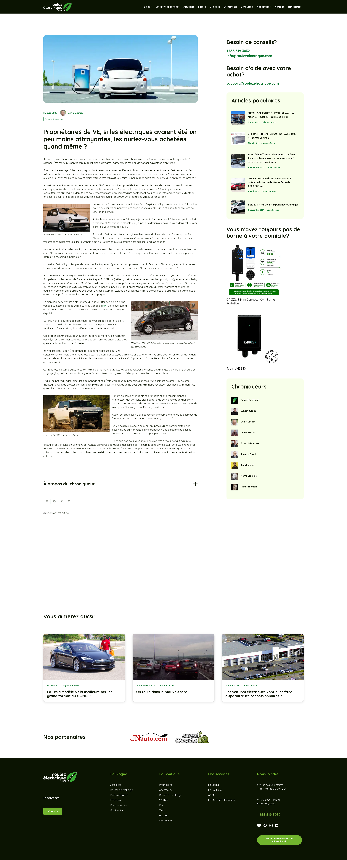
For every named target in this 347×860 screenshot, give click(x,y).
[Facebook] (265, 825)
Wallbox (163, 800)
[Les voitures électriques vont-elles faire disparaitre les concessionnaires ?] (263, 668)
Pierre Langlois (269, 191)
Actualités (115, 784)
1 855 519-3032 (238, 51)
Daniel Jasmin (75, 113)
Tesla (162, 810)
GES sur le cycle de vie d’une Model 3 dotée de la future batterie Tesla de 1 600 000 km (269, 182)
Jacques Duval (268, 143)
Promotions (165, 784)
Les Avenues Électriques (221, 800)
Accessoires (165, 790)
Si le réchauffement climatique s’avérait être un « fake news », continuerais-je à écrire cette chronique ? (271, 158)
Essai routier (117, 810)
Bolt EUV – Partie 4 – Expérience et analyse (273, 204)
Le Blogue (213, 784)
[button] (221, 6)
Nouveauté (165, 820)
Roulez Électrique (250, 400)
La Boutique (215, 790)
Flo (161, 805)
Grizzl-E (163, 815)
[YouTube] (259, 825)
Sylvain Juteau (269, 122)
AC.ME (211, 795)
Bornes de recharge (121, 790)
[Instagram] (271, 825)
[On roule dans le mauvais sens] (173, 668)
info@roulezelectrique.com (249, 56)
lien (104, 305)
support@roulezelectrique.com (252, 83)
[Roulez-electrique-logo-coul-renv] (57, 7)
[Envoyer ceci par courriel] (47, 501)
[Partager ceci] (54, 501)
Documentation (119, 795)
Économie (116, 800)
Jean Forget (273, 210)
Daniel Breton (248, 432)
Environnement (119, 805)
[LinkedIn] (276, 825)
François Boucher (250, 443)
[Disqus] (120, 552)
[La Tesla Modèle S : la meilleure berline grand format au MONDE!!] (84, 668)
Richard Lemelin (249, 486)
